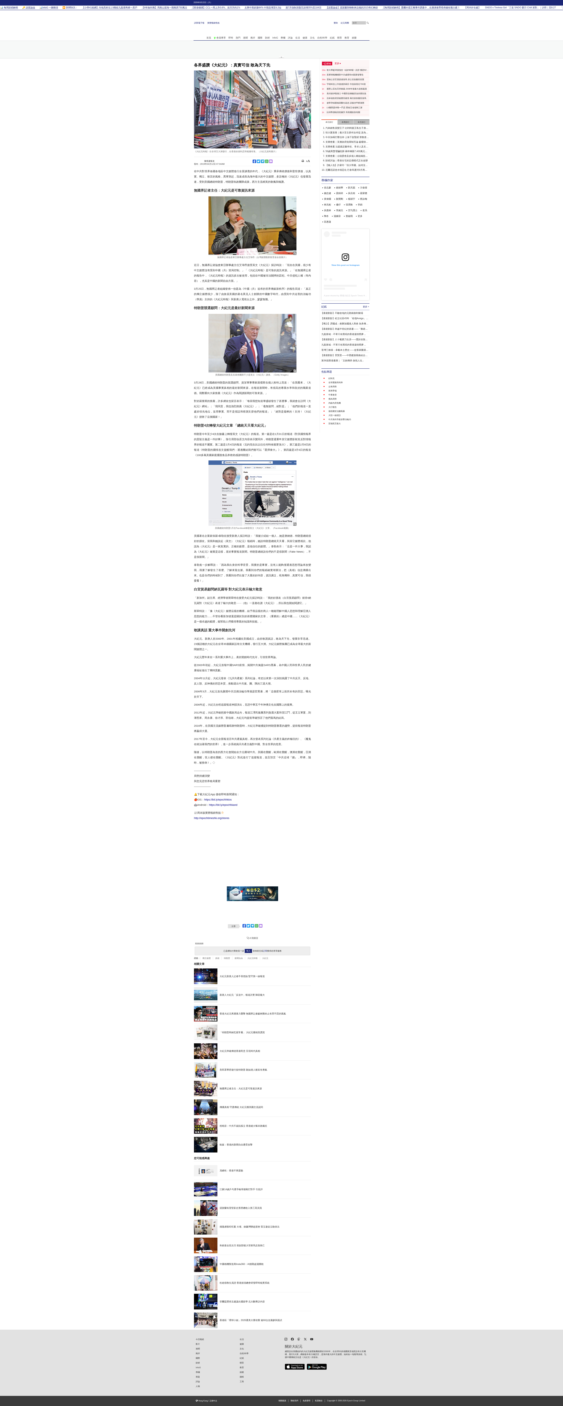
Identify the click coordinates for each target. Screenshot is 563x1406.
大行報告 (332, 407)
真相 (217, 958)
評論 (290, 37)
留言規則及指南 (199, 943)
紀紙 (332, 37)
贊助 (336, 23)
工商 (242, 1381)
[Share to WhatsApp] (266, 161)
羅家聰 (363, 193)
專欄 (283, 37)
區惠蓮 (327, 222)
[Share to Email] (271, 161)
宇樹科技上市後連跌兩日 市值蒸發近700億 (346, 84)
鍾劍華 (339, 187)
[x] (305, 1339)
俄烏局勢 (332, 399)
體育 (339, 37)
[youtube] (312, 1339)
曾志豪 (327, 187)
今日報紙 (200, 1339)
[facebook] (292, 1339)
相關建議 (282, 1401)
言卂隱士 (352, 210)
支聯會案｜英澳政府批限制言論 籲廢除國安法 (346, 142)
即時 (230, 37)
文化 (312, 37)
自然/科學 (322, 37)
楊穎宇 (351, 199)
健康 (305, 37)
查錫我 (349, 216)
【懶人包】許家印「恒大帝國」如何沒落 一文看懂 (346, 165)
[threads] (299, 1339)
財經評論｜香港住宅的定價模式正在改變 (346, 160)
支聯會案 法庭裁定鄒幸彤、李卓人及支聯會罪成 (346, 146)
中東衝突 (332, 395)
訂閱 (265, 951)
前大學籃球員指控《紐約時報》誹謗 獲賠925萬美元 (347, 70)
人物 (198, 1386)
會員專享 (221, 37)
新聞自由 (239, 958)
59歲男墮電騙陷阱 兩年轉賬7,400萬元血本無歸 (346, 151)
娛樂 (354, 37)
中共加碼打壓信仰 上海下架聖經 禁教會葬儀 (347, 137)
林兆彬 (327, 204)
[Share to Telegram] (262, 161)
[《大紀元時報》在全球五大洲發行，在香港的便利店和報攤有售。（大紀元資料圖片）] (252, 109)
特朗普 (227, 958)
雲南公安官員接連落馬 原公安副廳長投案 (345, 79)
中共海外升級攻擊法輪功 (339, 419)
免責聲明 (306, 1401)
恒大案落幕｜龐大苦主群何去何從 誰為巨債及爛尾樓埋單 (346, 132)
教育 (347, 37)
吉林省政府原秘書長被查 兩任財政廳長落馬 (346, 98)
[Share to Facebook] (254, 161)
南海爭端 (332, 390)
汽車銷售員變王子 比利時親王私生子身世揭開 (346, 128)
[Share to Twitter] (258, 161)
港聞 (245, 37)
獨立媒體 (206, 958)
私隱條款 (319, 1401)
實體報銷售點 (213, 23)
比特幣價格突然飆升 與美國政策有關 (343, 112)
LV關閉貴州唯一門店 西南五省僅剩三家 (344, 107)
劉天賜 (351, 187)
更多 (360, 216)
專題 (198, 1377)
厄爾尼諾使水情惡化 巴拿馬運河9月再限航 (346, 170)
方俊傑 (363, 187)
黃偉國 (327, 199)
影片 (198, 1344)
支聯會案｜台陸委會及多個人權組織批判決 (346, 156)
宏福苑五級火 (334, 423)
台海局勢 (332, 386)
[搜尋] (368, 22)
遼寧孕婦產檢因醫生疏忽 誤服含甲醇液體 (345, 103)
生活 (297, 37)
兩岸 (252, 37)
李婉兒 (339, 210)
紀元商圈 (345, 23)
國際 (260, 37)
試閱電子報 (199, 23)
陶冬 (326, 216)
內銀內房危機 (334, 403)
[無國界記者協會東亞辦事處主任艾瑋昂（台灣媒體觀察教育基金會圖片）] (252, 225)
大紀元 (265, 958)
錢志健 (327, 193)
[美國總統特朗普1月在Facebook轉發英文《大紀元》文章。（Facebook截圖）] (252, 493)
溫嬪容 (337, 216)
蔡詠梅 (363, 199)
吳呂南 (351, 193)
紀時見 (331, 378)
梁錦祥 (339, 193)
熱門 (238, 37)
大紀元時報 (252, 958)
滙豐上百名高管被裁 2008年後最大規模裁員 (347, 89)
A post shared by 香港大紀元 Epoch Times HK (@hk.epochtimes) (354, 295)
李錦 (360, 204)
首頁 (208, 37)
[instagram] (286, 1339)
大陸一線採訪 (334, 415)
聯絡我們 (294, 1401)
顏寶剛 (339, 199)
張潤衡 (349, 204)
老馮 (364, 210)
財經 (267, 37)
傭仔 (338, 204)
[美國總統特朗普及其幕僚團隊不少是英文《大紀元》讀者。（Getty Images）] (252, 343)
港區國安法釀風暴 (336, 411)
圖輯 (242, 1377)
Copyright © (332, 1401)
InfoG (275, 37)
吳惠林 (327, 210)
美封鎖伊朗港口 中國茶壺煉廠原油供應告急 (346, 93)
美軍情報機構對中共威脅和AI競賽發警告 (345, 75)
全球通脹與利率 (335, 382)
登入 (248, 951)
